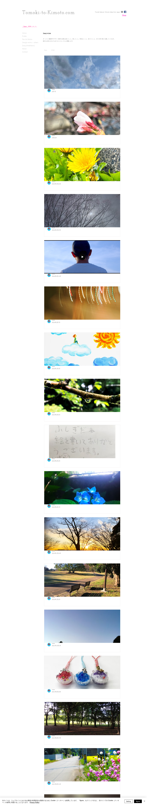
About (24, 49)
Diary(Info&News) (28, 46)
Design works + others (30, 42)
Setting (128, 801)
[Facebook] (125, 12)
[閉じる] (144, 801)
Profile (24, 36)
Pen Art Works (27, 39)
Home (24, 33)
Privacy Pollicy (34, 802)
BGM (53, 50)
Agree (138, 801)
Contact (25, 52)
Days (45, 50)
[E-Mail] (122, 12)
